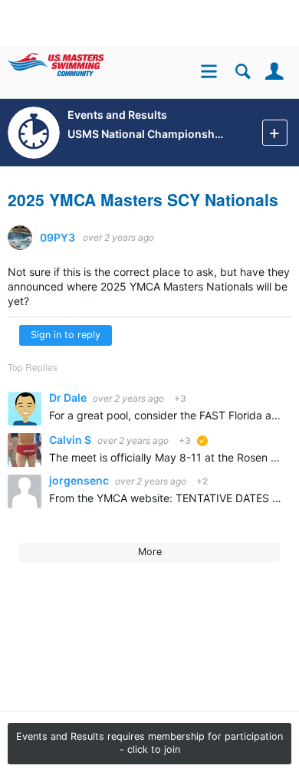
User (274, 71)
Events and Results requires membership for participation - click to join (149, 743)
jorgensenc (80, 480)
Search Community (242, 71)
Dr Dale (69, 397)
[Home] (79, 61)
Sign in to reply (65, 334)
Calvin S (71, 439)
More (150, 551)
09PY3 (57, 238)
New (275, 132)
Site (211, 73)
